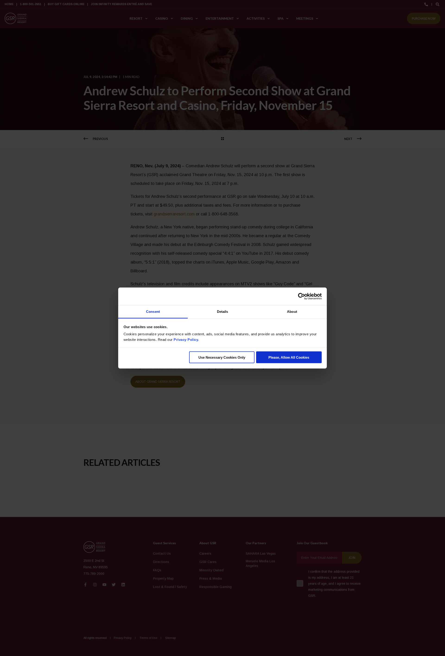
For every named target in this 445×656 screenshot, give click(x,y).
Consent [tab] (153, 312)
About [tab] (292, 312)
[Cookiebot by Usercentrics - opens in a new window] (301, 296)
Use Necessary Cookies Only (221, 357)
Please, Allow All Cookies (288, 357)
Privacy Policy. (186, 340)
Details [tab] (222, 312)
